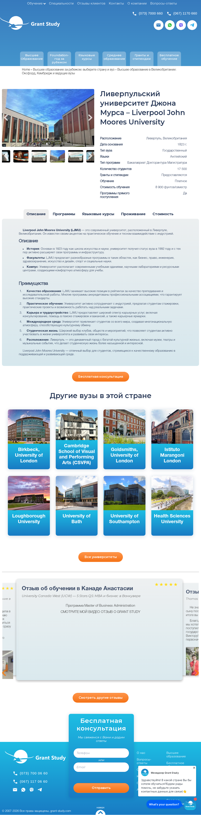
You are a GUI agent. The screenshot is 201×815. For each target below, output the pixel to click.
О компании (137, 3)
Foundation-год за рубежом (59, 59)
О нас (141, 753)
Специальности (61, 3)
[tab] (36, 214)
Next (90, 117)
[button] (193, 661)
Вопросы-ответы (163, 3)
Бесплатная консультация (100, 376)
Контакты (116, 3)
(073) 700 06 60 (34, 773)
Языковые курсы (87, 57)
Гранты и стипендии (142, 57)
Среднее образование (114, 57)
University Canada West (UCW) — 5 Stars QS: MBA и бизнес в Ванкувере (81, 596)
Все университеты (100, 557)
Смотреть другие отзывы (100, 698)
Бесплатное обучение (169, 57)
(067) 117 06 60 (34, 781)
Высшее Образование (32, 57)
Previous (6, 117)
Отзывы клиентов (91, 3)
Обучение (35, 3)
